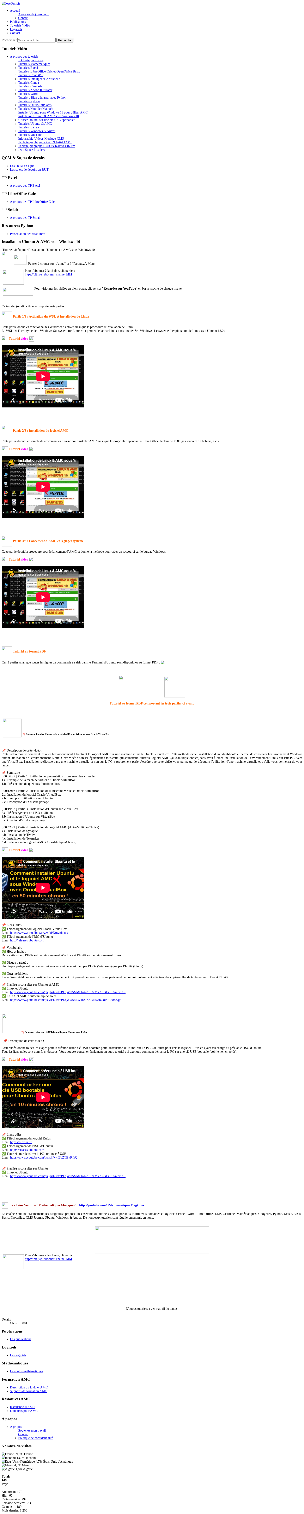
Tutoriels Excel (28, 67)
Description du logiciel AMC (29, 1387)
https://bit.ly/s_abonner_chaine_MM (48, 274)
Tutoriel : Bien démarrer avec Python (42, 97)
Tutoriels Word (28, 93)
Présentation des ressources (27, 234)
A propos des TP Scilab (25, 217)
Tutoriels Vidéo (20, 25)
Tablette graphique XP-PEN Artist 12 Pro (45, 142)
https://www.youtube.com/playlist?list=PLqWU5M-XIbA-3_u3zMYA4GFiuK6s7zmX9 (68, 992)
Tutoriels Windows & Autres (36, 131)
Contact (23, 18)
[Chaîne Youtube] (5, 1205)
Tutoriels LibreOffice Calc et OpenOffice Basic (49, 71)
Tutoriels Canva (28, 82)
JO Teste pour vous (30, 60)
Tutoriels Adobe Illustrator (35, 90)
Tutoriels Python (29, 101)
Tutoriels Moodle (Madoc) (35, 108)
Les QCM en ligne (22, 166)
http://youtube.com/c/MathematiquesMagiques (111, 1205)
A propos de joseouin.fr (33, 14)
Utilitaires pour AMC (24, 1411)
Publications (18, 21)
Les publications (20, 1339)
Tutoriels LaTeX (29, 127)
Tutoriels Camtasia (30, 86)
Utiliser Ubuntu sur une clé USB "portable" (46, 120)
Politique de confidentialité (35, 1438)
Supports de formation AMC (28, 1391)
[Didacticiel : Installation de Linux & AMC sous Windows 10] (163, 662)
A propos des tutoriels (24, 56)
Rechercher (9, 40)
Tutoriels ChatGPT (30, 75)
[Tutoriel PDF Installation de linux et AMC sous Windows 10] (141, 686)
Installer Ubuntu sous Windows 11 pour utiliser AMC (53, 112)
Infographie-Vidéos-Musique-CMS (41, 138)
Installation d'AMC (22, 1407)
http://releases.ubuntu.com (27, 940)
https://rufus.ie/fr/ (21, 1142)
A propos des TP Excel (25, 185)
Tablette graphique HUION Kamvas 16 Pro (46, 146)
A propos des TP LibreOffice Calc (32, 201)
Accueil (15, 10)
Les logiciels (18, 1355)
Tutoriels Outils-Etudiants (34, 105)
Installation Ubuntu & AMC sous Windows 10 (48, 116)
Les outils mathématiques (26, 1371)
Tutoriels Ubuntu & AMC (35, 123)
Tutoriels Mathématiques (34, 64)
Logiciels (16, 29)
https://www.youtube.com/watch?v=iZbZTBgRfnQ (44, 1157)
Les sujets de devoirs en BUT (29, 169)
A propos (16, 1426)
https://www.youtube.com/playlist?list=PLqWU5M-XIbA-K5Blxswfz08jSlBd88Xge (65, 1000)
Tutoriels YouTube (30, 135)
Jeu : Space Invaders (31, 149)
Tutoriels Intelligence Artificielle (39, 79)
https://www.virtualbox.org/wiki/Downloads (39, 932)
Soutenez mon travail (32, 1430)
